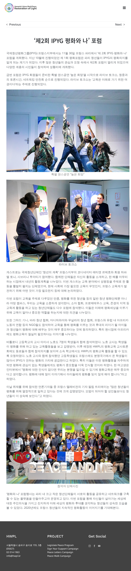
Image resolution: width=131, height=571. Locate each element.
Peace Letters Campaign (60, 552)
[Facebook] (94, 546)
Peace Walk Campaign (59, 555)
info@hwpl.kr (13, 555)
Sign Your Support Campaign (62, 548)
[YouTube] (99, 546)
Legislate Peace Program (60, 545)
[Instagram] (90, 546)
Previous (15, 24)
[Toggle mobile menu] (124, 7)
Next (118, 24)
